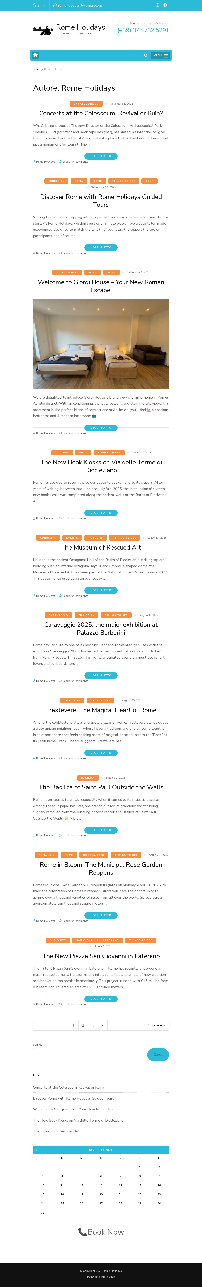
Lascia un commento (75, 162)
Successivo (155, 1025)
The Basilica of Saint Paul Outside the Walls (101, 787)
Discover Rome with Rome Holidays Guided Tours (101, 201)
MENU (157, 55)
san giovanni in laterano (97, 940)
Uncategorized (86, 103)
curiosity (56, 181)
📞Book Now (101, 1232)
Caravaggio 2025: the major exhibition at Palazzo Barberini (101, 629)
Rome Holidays (80, 27)
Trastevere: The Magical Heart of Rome (101, 710)
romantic (46, 855)
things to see (123, 181)
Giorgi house (67, 272)
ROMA (79, 181)
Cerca (37, 1045)
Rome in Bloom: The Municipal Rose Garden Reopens (101, 868)
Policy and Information (101, 1276)
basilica (88, 777)
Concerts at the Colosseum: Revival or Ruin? (101, 113)
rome (98, 181)
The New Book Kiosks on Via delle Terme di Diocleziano (101, 466)
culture (62, 452)
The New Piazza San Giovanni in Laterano (101, 956)
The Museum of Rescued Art (101, 547)
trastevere (100, 700)
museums (95, 537)
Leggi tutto (101, 156)
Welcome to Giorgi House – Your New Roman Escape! (101, 286)
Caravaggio (58, 615)
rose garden (93, 855)
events (72, 537)
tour (149, 181)
